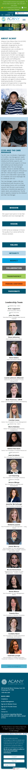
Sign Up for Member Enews (9, 704)
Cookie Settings (14, 731)
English (17, 768)
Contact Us (4, 712)
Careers (7, 15)
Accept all (14, 757)
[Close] (26, 1)
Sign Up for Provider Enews (9, 706)
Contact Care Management (14, 666)
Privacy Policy (20, 729)
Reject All (14, 761)
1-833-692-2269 (5, 692)
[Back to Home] (12, 682)
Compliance (4, 699)
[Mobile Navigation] (24, 20)
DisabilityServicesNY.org (13, 7)
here (4, 718)
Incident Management (7, 701)
